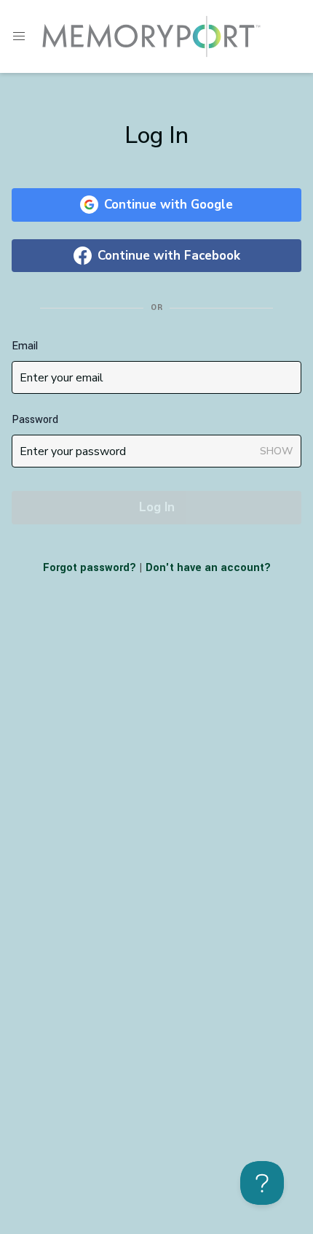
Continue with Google (168, 204)
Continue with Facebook (169, 255)
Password (35, 419)
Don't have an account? (208, 567)
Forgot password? (89, 567)
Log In (157, 507)
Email (25, 346)
